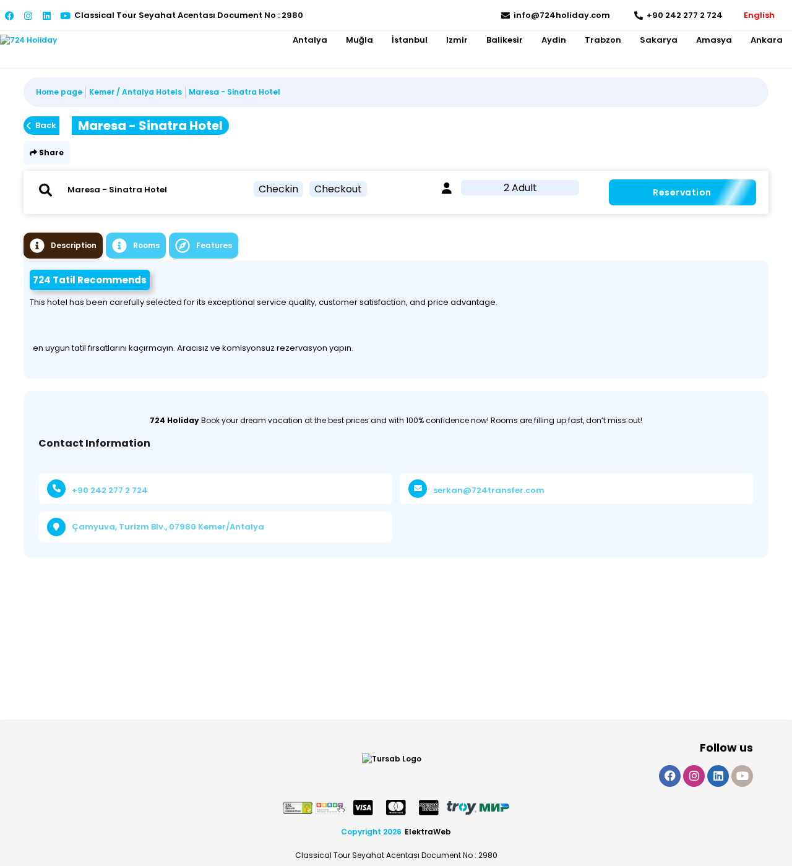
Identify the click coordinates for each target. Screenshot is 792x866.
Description (74, 245)
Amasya (714, 40)
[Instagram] (28, 16)
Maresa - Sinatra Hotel (234, 92)
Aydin (553, 40)
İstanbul (410, 40)
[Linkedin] (47, 16)
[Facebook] (9, 16)
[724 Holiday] (28, 40)
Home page (59, 92)
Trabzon (603, 40)
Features (214, 245)
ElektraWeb (428, 831)
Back (45, 125)
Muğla (359, 40)
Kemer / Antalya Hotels (135, 92)
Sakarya (659, 40)
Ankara (767, 40)
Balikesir (504, 40)
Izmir (457, 40)
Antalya (310, 40)
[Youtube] (65, 16)
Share (50, 152)
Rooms (146, 245)
